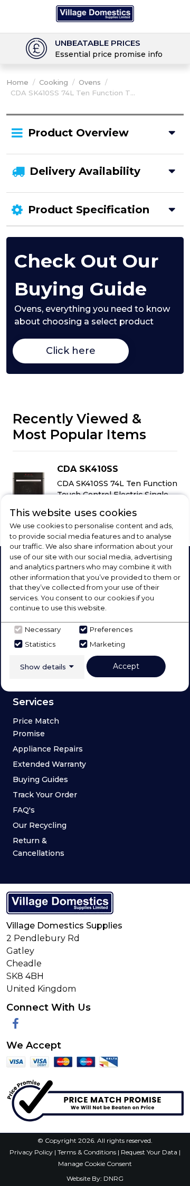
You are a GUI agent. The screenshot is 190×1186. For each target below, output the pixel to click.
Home (17, 82)
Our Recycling (39, 825)
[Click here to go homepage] (95, 13)
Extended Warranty (49, 764)
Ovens (90, 82)
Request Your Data (149, 1152)
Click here (71, 351)
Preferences (111, 629)
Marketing (107, 644)
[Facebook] (15, 1024)
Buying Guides (40, 779)
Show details (43, 667)
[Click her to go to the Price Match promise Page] (95, 1098)
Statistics (40, 644)
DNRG (113, 1178)
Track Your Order (45, 794)
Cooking (53, 82)
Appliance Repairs (48, 749)
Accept (126, 666)
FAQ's (24, 810)
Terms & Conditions (88, 1152)
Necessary (43, 629)
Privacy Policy (32, 1152)
